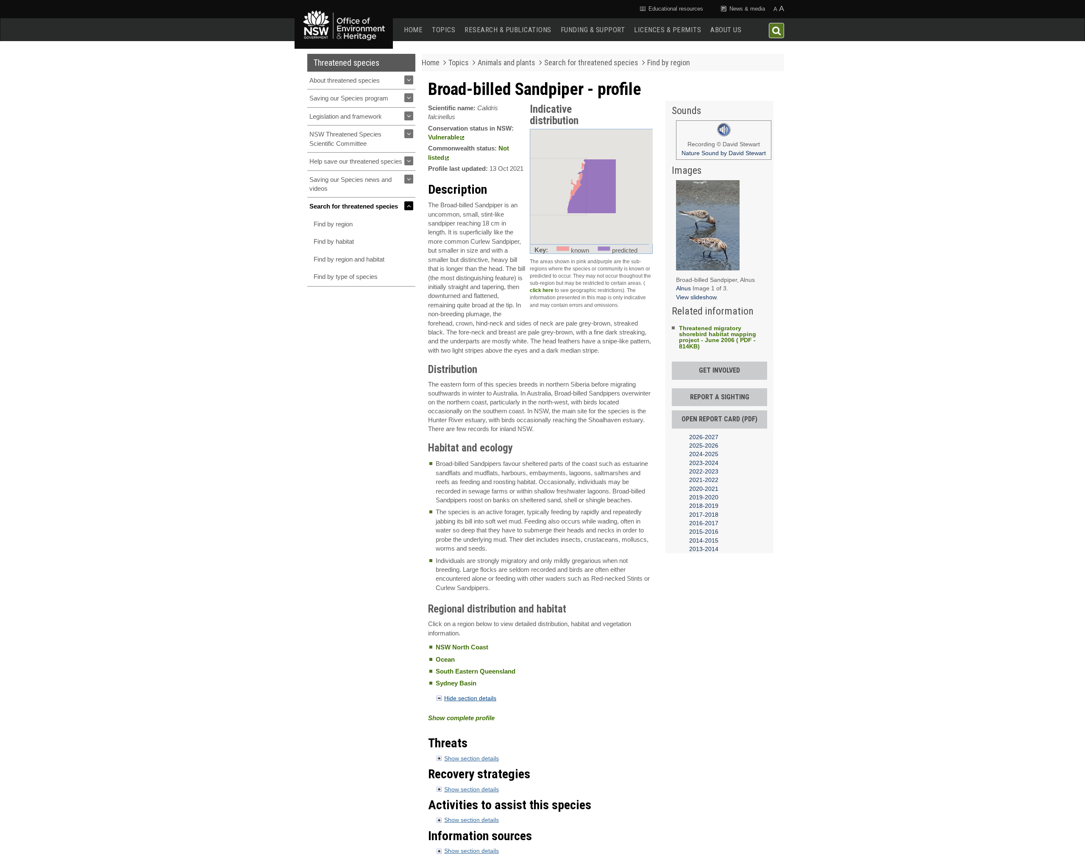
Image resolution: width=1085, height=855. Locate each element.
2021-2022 (703, 479)
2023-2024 (703, 463)
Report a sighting (719, 397)
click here (542, 290)
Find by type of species (346, 276)
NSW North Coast (462, 647)
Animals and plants (506, 62)
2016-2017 (703, 523)
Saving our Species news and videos (350, 184)
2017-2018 (703, 514)
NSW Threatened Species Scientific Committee (345, 139)
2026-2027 (703, 437)
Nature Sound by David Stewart (724, 153)
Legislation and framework (345, 116)
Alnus (684, 288)
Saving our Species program (348, 98)
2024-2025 (703, 454)
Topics (443, 29)
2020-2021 (703, 488)
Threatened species (346, 63)
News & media (746, 9)
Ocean (445, 659)
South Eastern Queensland (475, 671)
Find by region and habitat (349, 259)
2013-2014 (703, 549)
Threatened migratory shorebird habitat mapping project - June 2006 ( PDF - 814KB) (717, 337)
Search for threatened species (353, 206)
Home (413, 29)
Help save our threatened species (355, 161)
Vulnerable (443, 137)
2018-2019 (703, 505)
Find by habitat (334, 241)
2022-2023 (703, 471)
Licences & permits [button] (667, 29)
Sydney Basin (456, 683)
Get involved (719, 370)
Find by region (333, 224)
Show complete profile (461, 717)
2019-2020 (703, 497)
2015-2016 (703, 531)
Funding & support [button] (593, 29)
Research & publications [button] (508, 29)
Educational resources (675, 9)
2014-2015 (703, 540)
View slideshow (696, 297)
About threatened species (344, 80)
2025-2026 (703, 445)
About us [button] (725, 29)
